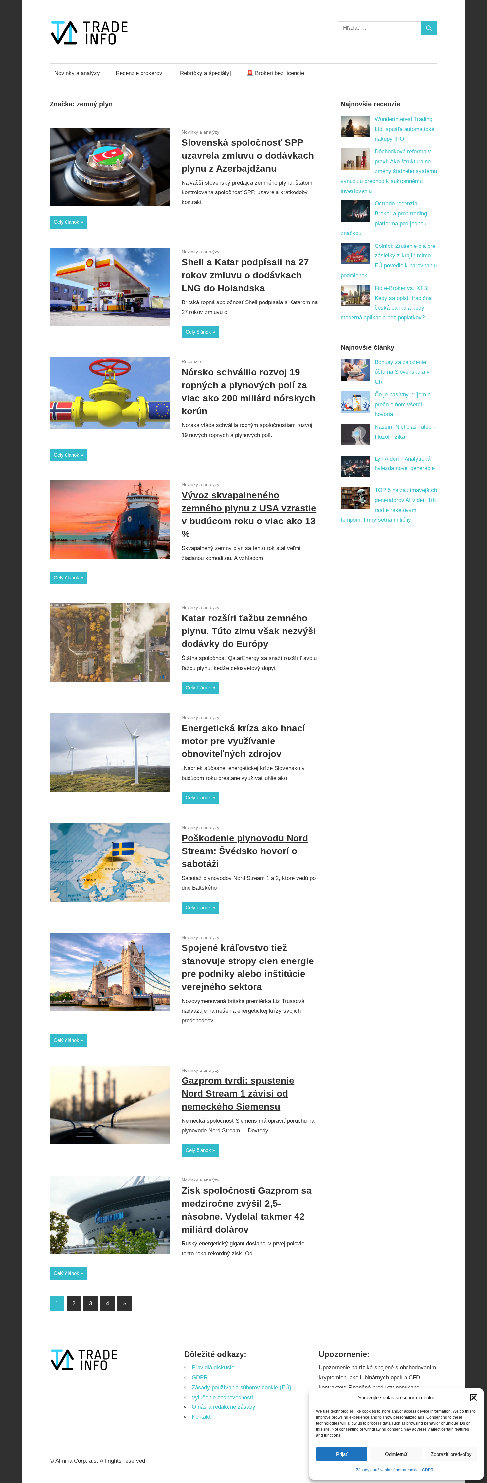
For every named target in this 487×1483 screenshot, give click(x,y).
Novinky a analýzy (77, 73)
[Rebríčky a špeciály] (204, 73)
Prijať (342, 1454)
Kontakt (201, 1417)
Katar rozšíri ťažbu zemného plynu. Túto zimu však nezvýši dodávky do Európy (249, 631)
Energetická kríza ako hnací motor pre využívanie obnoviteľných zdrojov (243, 741)
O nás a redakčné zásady (223, 1407)
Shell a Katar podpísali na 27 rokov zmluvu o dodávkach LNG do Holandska (245, 275)
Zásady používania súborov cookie (387, 1470)
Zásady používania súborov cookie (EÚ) (241, 1387)
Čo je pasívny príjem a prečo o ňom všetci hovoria (403, 404)
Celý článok (66, 222)
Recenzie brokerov (139, 73)
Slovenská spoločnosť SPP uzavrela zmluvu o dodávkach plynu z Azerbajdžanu (248, 155)
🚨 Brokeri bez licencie (275, 73)
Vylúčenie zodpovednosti (222, 1397)
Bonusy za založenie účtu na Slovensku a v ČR (402, 372)
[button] (473, 1397)
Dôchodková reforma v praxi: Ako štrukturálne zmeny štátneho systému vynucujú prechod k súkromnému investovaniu (389, 171)
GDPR (428, 1470)
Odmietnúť (396, 1454)
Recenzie (191, 361)
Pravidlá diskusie (213, 1367)
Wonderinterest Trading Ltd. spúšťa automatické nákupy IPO (404, 129)
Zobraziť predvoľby (451, 1454)
